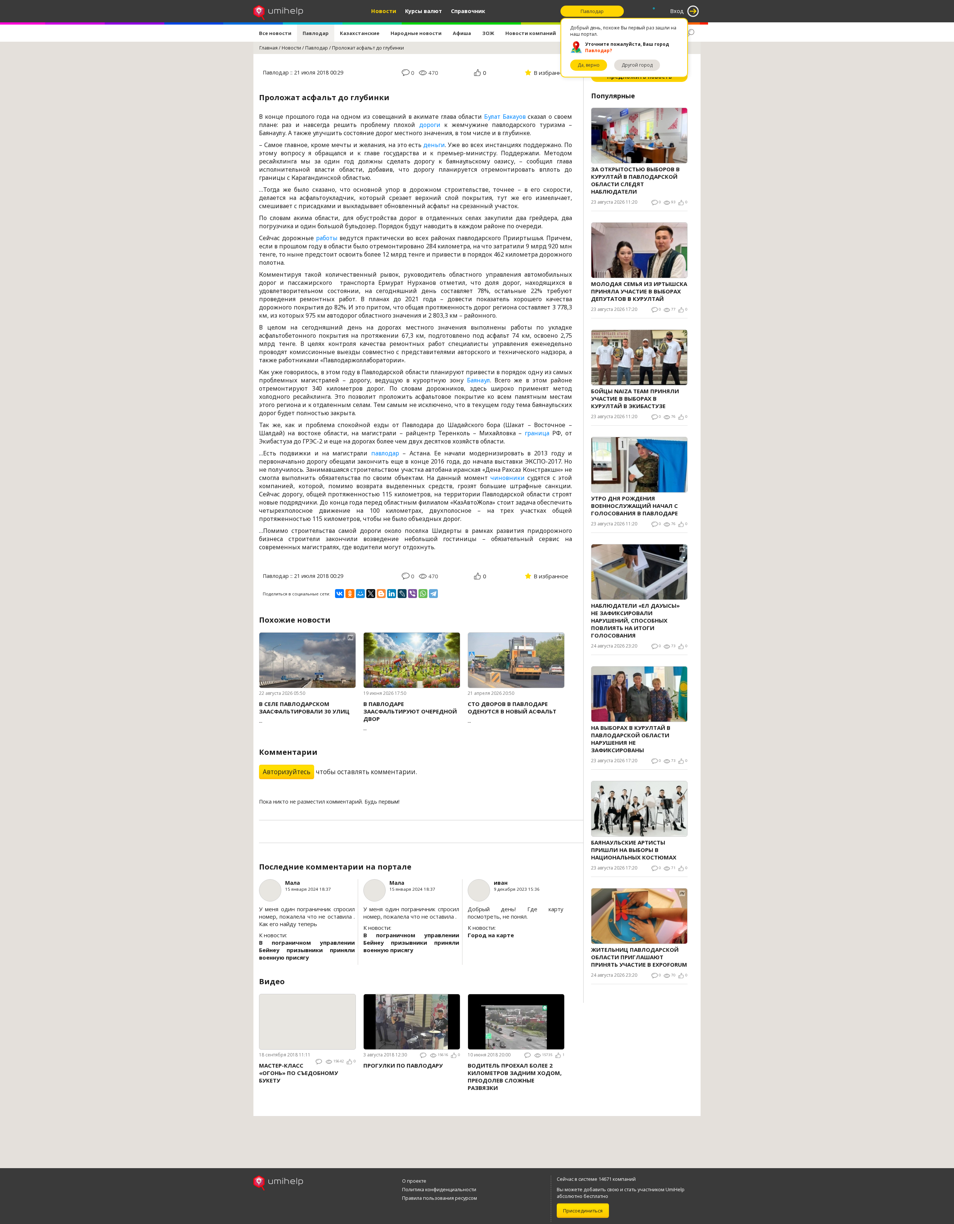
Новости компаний (530, 33)
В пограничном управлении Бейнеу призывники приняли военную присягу (307, 950)
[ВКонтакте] (339, 593)
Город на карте (491, 935)
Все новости (275, 33)
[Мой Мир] (360, 593)
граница (537, 433)
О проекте (414, 1180)
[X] (370, 593)
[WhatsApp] (422, 593)
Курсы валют (423, 11)
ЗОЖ (488, 33)
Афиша (462, 33)
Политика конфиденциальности (439, 1189)
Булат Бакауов (505, 116)
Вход (677, 11)
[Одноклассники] (349, 593)
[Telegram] (433, 593)
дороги (429, 125)
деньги (434, 145)
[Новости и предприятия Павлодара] (278, 11)
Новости (383, 11)
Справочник (468, 11)
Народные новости (416, 33)
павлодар (385, 453)
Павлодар (316, 33)
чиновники (507, 478)
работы (327, 238)
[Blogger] (381, 593)
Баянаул (478, 380)
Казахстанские (359, 33)
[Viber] (412, 593)
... (304, 712)
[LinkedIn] (391, 593)
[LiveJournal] (402, 593)
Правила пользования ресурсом (439, 1198)
